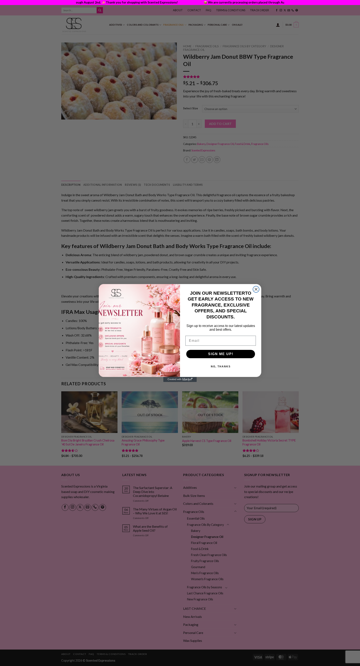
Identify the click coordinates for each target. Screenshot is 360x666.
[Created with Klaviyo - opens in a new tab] (180, 379)
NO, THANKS (221, 366)
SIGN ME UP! (220, 354)
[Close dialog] (256, 289)
